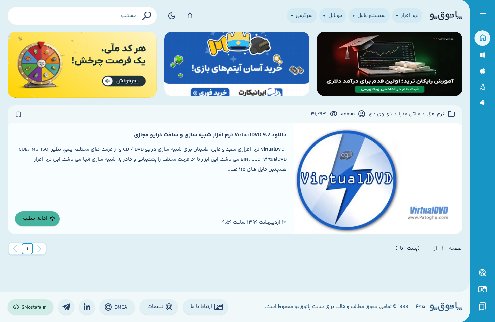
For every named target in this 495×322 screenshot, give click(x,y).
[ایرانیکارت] (236, 65)
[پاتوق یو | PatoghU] (446, 15)
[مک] (482, 71)
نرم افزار (435, 114)
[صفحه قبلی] (39, 248)
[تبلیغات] (482, 272)
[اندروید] (482, 102)
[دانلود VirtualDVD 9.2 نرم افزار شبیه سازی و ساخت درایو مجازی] (378, 178)
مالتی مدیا (409, 114)
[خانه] (482, 38)
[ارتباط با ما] (482, 289)
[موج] (389, 65)
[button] (27, 248)
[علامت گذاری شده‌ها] (482, 307)
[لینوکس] (482, 87)
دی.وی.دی (380, 114)
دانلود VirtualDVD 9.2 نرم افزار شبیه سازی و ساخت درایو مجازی (210, 135)
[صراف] (82, 65)
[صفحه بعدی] (15, 248)
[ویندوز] (482, 55)
